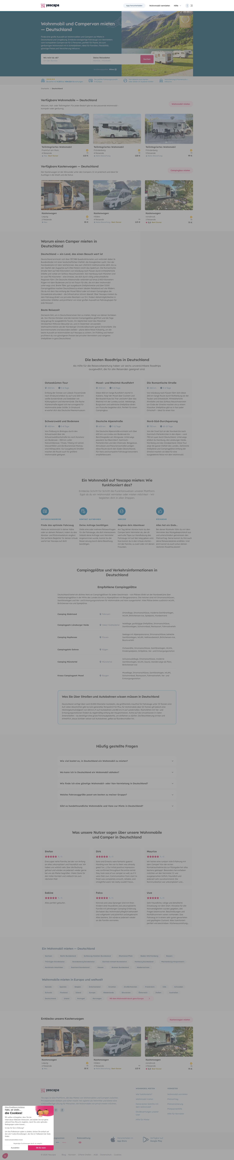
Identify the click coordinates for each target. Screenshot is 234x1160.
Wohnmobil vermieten (159, 5)
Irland (66, 998)
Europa (92, 992)
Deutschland (50, 998)
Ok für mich (41, 1148)
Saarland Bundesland (80, 967)
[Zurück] (44, 129)
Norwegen (97, 998)
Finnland (64, 992)
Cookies (117, 1154)
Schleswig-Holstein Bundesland (97, 956)
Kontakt (72, 1154)
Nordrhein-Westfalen (54, 967)
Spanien (63, 987)
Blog (64, 1154)
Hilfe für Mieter (142, 1119)
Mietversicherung (175, 1104)
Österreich (143, 992)
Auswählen (15, 1148)
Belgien (78, 987)
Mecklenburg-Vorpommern (172, 962)
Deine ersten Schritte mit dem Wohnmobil (147, 1105)
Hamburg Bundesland (144, 962)
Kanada (48, 987)
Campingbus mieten (180, 170)
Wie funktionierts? (144, 1094)
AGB (96, 1154)
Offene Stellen (84, 1154)
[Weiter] (86, 129)
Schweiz (48, 992)
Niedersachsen (143, 967)
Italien (158, 992)
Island (78, 992)
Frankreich (150, 987)
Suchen (147, 59)
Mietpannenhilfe (174, 1109)
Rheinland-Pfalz (125, 956)
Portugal (81, 998)
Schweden (178, 987)
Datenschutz (106, 1154)
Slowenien (126, 992)
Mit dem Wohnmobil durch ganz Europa (127, 998)
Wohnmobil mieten (181, 104)
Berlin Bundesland (68, 956)
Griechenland (94, 987)
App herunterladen (134, 5)
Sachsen (48, 956)
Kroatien (112, 987)
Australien (173, 992)
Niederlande (108, 992)
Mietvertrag (172, 1099)
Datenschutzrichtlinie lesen (14, 1140)
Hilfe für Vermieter (175, 1113)
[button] (5, 1156)
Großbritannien (130, 987)
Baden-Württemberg (149, 956)
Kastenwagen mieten (180, 1019)
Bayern (169, 956)
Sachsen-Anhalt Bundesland (114, 962)
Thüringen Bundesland (54, 962)
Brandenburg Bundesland (83, 962)
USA (164, 987)
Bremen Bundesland (120, 967)
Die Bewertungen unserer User (147, 1113)
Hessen (101, 967)
